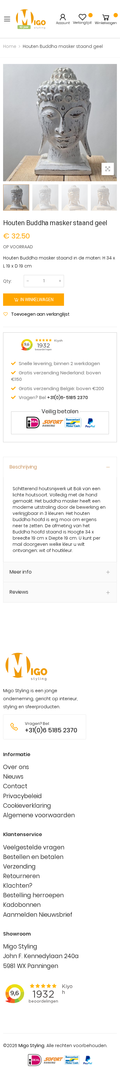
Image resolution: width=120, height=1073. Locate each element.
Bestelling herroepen (33, 895)
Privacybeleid (22, 796)
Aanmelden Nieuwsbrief (37, 915)
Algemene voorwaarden (39, 815)
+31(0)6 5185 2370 (51, 730)
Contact (15, 786)
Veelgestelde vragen (33, 847)
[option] (16, 197)
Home (9, 46)
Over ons (16, 767)
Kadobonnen (22, 905)
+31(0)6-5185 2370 (67, 397)
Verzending (19, 866)
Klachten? (17, 886)
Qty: (7, 281)
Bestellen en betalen (33, 857)
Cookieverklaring (27, 806)
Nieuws (13, 776)
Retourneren (21, 876)
